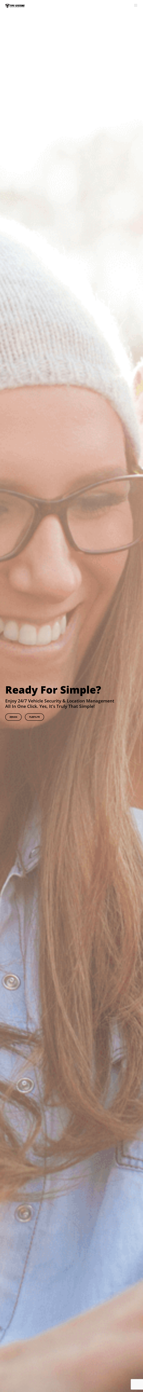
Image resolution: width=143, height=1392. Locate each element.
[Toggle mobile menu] (136, 5)
